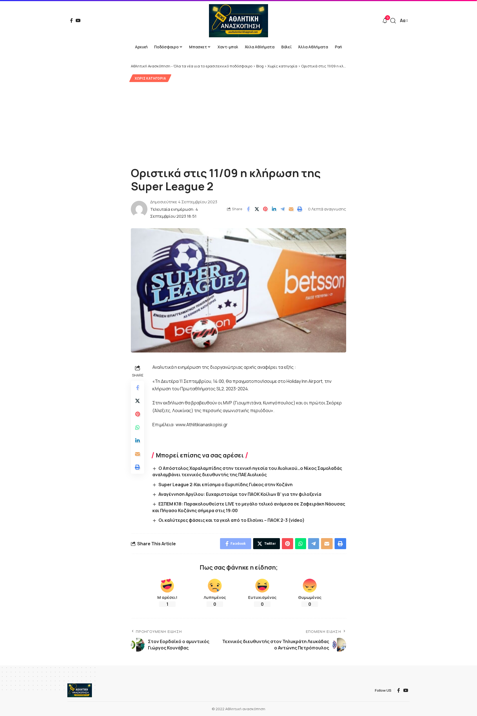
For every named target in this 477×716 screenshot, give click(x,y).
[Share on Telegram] (282, 209)
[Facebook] (71, 20)
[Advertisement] (238, 123)
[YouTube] (78, 20)
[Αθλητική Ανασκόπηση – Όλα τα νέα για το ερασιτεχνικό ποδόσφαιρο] (79, 690)
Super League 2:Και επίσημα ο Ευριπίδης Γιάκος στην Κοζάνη (225, 484)
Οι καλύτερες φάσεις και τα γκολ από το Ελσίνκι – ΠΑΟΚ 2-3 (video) (231, 520)
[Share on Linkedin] (274, 209)
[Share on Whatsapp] (137, 427)
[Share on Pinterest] (265, 209)
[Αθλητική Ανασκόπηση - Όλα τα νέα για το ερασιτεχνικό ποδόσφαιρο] (238, 20)
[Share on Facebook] (248, 209)
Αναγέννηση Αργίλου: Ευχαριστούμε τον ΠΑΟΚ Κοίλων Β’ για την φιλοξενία (239, 494)
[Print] (299, 209)
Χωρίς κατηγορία (150, 78)
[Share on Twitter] (257, 209)
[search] (393, 20)
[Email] (291, 209)
